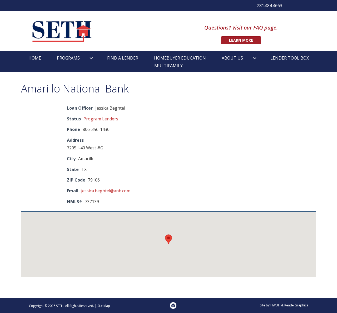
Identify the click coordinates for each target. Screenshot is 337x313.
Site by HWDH (270, 305)
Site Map (103, 306)
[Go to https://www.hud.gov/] (173, 305)
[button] (168, 239)
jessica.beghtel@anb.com (105, 191)
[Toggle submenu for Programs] (91, 58)
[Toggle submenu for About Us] (254, 58)
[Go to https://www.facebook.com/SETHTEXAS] (291, 6)
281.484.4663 (269, 5)
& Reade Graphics (294, 305)
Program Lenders (100, 119)
